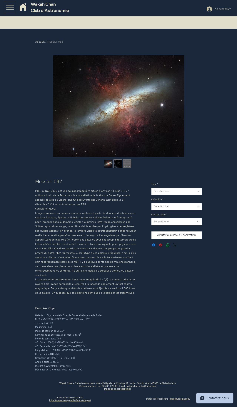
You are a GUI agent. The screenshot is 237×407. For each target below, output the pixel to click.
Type (154, 184)
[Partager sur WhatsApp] (168, 245)
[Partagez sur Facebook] (153, 245)
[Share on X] (175, 245)
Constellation (159, 214)
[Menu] (10, 7)
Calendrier (158, 199)
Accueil (40, 42)
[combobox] (176, 191)
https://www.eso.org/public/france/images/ (70, 400)
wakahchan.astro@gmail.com (141, 386)
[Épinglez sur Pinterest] (160, 245)
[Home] (23, 7)
